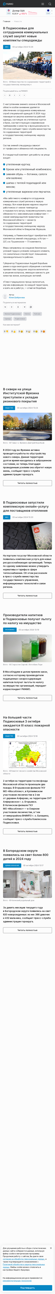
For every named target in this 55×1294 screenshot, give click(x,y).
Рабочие (37, 314)
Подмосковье (20, 319)
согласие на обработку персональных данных (23, 1259)
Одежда (8, 319)
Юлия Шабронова (17, 297)
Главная (6, 21)
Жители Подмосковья (13, 314)
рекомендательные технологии (17, 1281)
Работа (27, 314)
